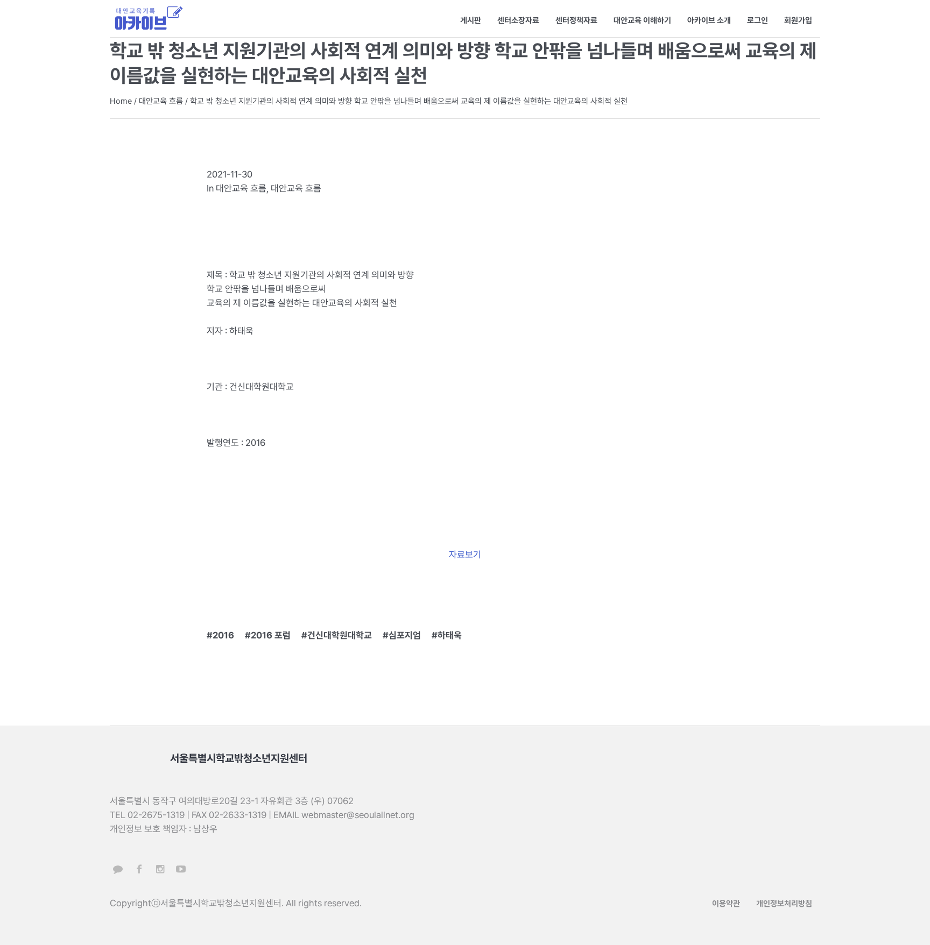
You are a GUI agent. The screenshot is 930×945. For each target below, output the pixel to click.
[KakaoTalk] (118, 869)
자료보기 (465, 554)
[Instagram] (160, 869)
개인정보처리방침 (784, 903)
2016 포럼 (271, 635)
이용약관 (726, 903)
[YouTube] (181, 869)
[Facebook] (139, 869)
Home (121, 101)
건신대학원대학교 (339, 635)
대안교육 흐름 (161, 101)
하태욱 (450, 635)
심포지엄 (405, 635)
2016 (223, 635)
